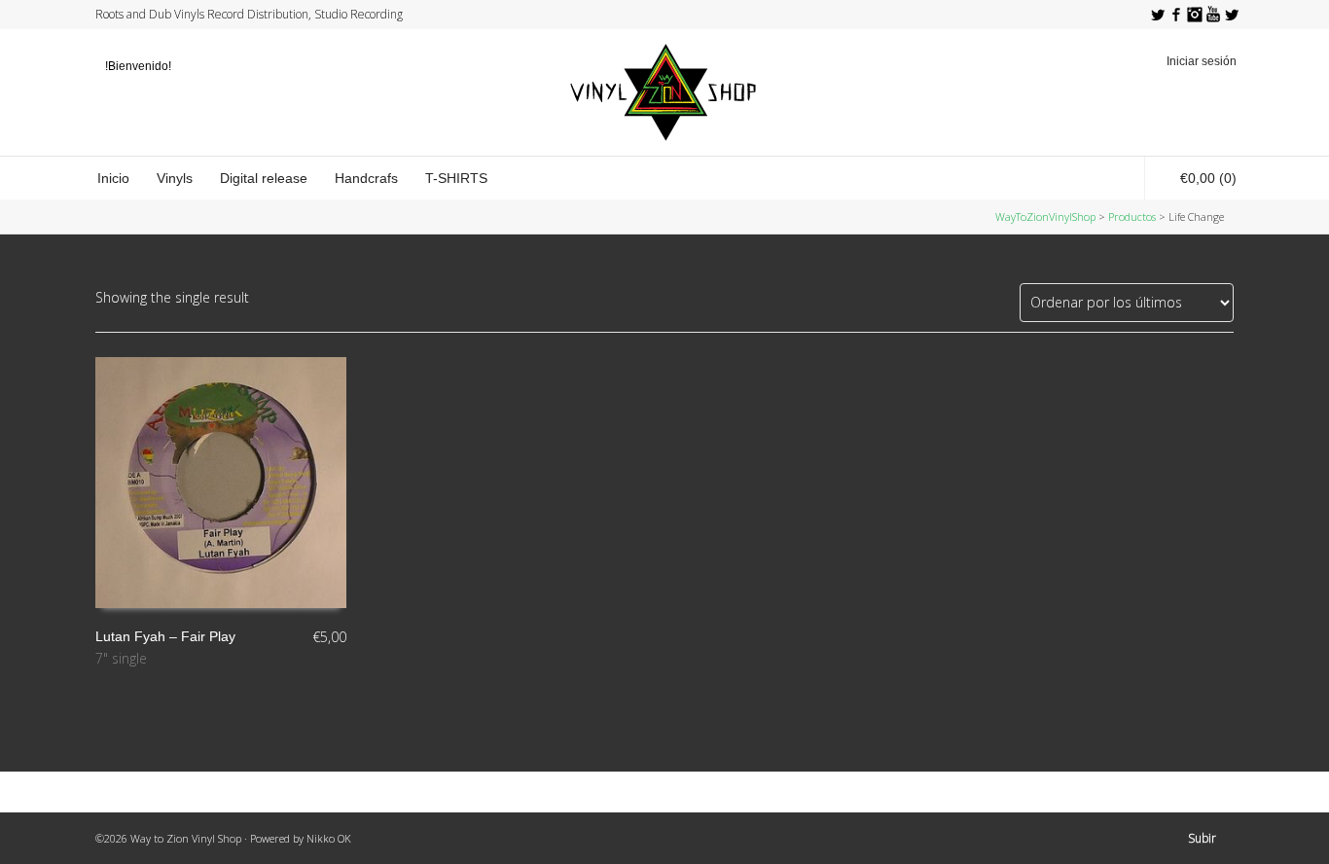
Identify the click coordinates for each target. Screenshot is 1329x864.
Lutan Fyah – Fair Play (165, 636)
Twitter (1157, 14)
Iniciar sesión (1202, 61)
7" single (121, 658)
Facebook (1176, 14)
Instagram (1194, 14)
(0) (1208, 178)
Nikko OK (328, 838)
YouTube (1213, 14)
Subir (1202, 838)
